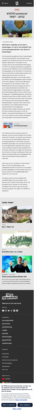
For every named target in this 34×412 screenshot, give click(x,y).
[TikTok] (11, 311)
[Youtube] (3, 311)
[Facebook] (17, 311)
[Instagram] (6, 311)
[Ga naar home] (17, 3)
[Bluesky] (9, 311)
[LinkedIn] (14, 311)
